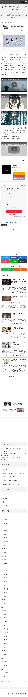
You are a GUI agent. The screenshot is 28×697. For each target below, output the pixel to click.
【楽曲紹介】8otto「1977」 (8, 477)
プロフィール (14, 505)
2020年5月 (14, 611)
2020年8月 (14, 600)
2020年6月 (14, 607)
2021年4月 (14, 571)
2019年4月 (14, 658)
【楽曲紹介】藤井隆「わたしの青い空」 (12, 484)
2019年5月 (14, 654)
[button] (25, 681)
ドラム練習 (14, 498)
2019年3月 (14, 662)
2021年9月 (14, 552)
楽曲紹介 (4, 225)
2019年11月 (14, 632)
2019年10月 (14, 636)
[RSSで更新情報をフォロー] (20, 269)
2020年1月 (14, 625)
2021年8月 (14, 556)
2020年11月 (14, 589)
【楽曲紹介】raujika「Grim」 (9, 480)
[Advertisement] (14, 240)
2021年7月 (14, 560)
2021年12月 (14, 541)
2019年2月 (14, 665)
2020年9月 (14, 596)
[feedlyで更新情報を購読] (7, 269)
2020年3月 (14, 618)
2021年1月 (14, 581)
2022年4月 (14, 527)
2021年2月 (14, 578)
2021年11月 (14, 545)
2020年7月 (14, 603)
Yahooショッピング (18, 178)
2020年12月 (14, 585)
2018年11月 (14, 676)
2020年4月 (14, 614)
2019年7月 (14, 647)
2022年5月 (14, 523)
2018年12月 (14, 672)
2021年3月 (14, 574)
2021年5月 (14, 567)
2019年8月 (14, 643)
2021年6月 (14, 563)
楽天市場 (16, 176)
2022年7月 (14, 516)
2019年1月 (14, 669)
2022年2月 (14, 534)
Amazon (16, 173)
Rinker (18, 169)
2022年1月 (14, 538)
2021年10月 (14, 549)
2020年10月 (14, 592)
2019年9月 (14, 640)
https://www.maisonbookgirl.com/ (15, 49)
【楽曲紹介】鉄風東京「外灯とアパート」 (12, 473)
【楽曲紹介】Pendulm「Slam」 (10, 469)
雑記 (14, 502)
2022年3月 (14, 530)
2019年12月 (14, 629)
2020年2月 (14, 622)
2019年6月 (14, 651)
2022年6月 (14, 520)
